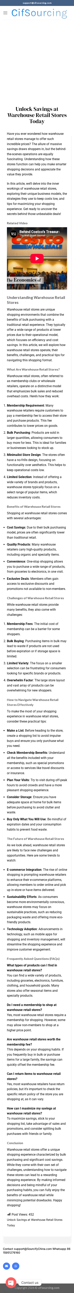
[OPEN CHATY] (11, 1282)
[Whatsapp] (15, 1266)
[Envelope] (6, 1266)
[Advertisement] (37, 59)
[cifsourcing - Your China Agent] (39, 12)
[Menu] (5, 13)
